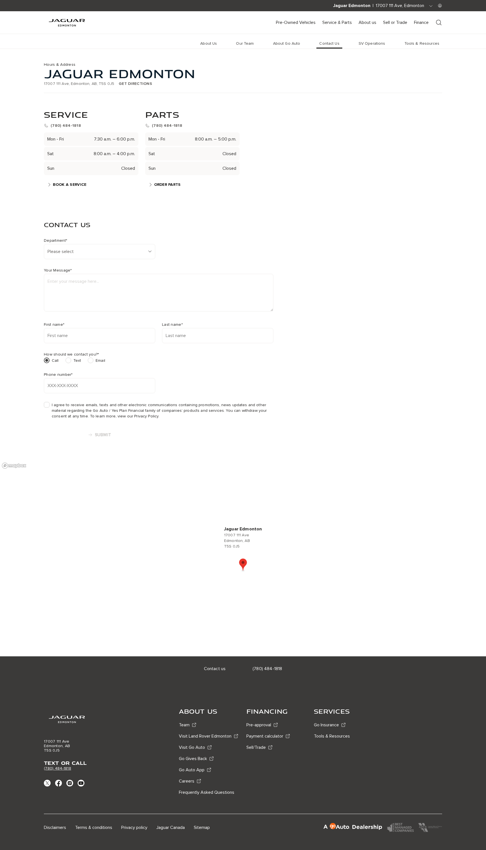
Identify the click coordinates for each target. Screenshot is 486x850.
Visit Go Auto (192, 747)
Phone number (58, 374)
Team (184, 725)
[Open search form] (438, 22)
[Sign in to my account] (440, 5)
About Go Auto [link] (286, 43)
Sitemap (202, 827)
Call (55, 360)
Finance (421, 22)
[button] (243, 565)
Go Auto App (191, 770)
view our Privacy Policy (138, 416)
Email (100, 360)
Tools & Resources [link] (421, 43)
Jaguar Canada (170, 827)
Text (77, 360)
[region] (243, 558)
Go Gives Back (193, 758)
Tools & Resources (332, 736)
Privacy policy (134, 827)
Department (55, 240)
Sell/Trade (256, 747)
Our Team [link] (245, 43)
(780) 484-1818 (57, 768)
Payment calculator (264, 736)
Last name (172, 324)
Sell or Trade (395, 22)
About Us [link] (208, 43)
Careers (186, 781)
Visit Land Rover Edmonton (205, 736)
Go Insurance (326, 725)
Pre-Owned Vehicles (296, 22)
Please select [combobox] (61, 251)
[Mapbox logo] (14, 465)
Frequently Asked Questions (206, 792)
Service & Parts (337, 22)
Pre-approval (258, 725)
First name (54, 324)
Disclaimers (55, 827)
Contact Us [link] (329, 43)
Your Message (58, 270)
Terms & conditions (93, 827)
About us (367, 22)
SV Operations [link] (372, 43)
